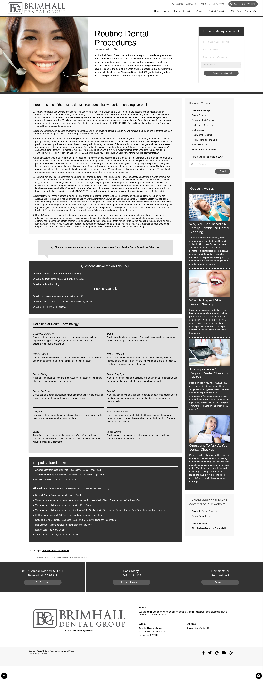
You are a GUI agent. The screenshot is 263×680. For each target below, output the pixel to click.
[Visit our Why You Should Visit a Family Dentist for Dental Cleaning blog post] (209, 220)
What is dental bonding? (48, 284)
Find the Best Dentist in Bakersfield (209, 528)
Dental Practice (199, 523)
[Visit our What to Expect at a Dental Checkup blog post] (209, 296)
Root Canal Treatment (202, 135)
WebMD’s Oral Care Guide (57, 479)
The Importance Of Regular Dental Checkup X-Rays (208, 373)
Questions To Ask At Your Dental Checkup (209, 447)
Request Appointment (131, 582)
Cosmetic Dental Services (204, 511)
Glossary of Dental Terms (83, 470)
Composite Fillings (201, 110)
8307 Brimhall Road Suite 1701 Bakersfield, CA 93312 (199, 4)
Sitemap (44, 654)
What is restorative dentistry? (51, 307)
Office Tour (235, 11)
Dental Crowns (199, 115)
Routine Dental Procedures (55, 550)
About (167, 11)
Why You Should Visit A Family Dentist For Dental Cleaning (209, 228)
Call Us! (244, 4)
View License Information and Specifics (82, 515)
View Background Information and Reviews (71, 525)
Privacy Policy (34, 654)
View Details (59, 530)
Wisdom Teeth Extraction (204, 149)
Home (157, 11)
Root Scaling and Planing (204, 140)
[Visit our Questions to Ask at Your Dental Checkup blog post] (209, 442)
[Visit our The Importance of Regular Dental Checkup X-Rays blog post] (209, 365)
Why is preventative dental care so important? (59, 296)
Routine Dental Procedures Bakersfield (141, 247)
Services (200, 11)
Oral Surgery (198, 130)
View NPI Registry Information (101, 520)
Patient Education (217, 11)
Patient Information (183, 11)
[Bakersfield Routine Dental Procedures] (44, 91)
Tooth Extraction (199, 144)
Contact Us (250, 11)
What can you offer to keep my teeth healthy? (59, 273)
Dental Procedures (201, 516)
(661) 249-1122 (119, 123)
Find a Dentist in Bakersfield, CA (207, 157)
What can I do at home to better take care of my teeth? (64, 301)
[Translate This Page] (259, 676)
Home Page (92, 475)
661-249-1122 (81, 191)
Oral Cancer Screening (203, 125)
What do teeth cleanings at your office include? (60, 279)
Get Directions (43, 582)
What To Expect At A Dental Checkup (205, 302)
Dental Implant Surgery (203, 120)
